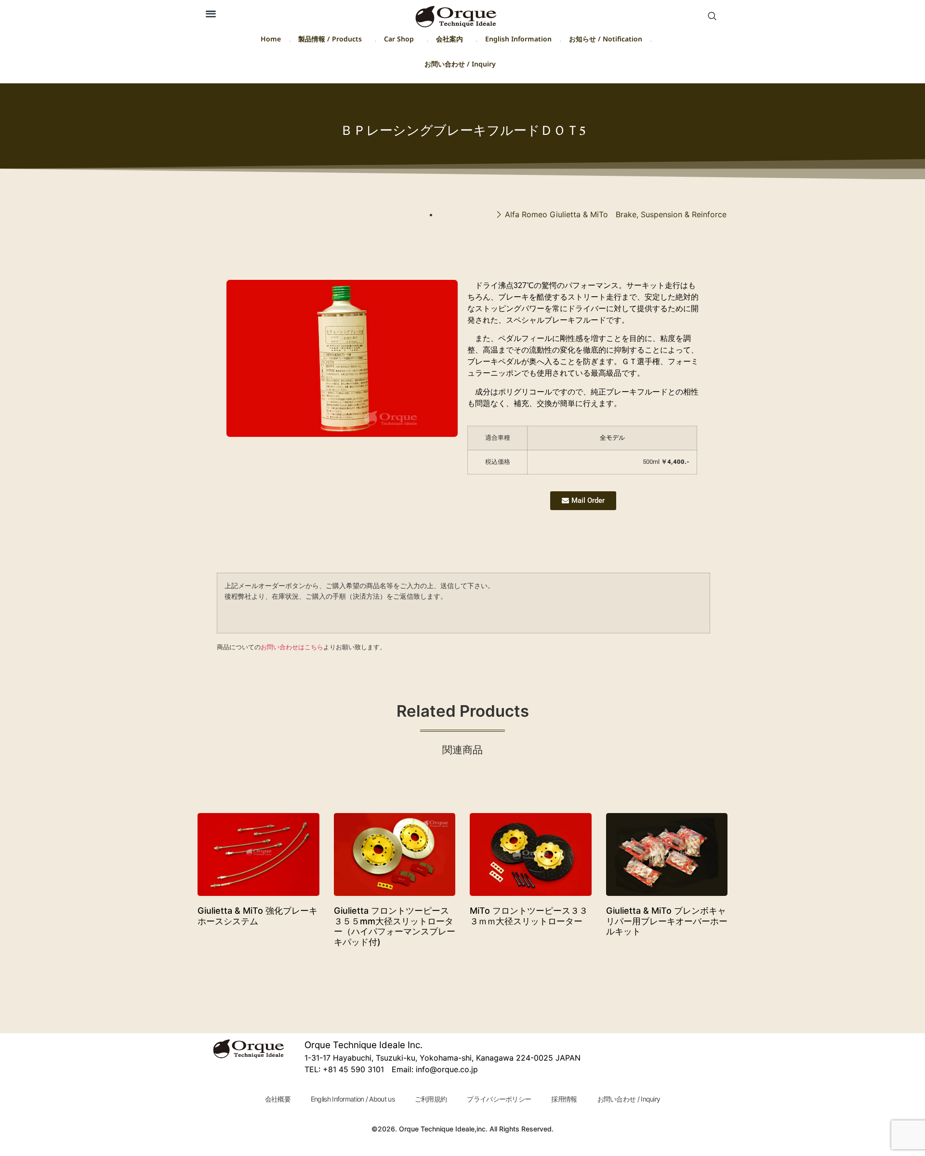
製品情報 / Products (330, 41)
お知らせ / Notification (605, 41)
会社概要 (278, 1099)
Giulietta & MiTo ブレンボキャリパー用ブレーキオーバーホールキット (666, 921)
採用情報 (564, 1099)
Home (271, 41)
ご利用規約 (431, 1099)
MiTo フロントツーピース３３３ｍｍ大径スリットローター (529, 916)
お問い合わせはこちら (292, 647)
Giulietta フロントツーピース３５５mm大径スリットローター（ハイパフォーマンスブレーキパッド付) (394, 926)
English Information (518, 41)
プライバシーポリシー (499, 1099)
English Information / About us (353, 1099)
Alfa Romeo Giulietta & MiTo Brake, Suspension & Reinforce (616, 214)
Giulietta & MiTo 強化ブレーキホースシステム (257, 916)
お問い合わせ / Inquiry (460, 66)
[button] (210, 13)
